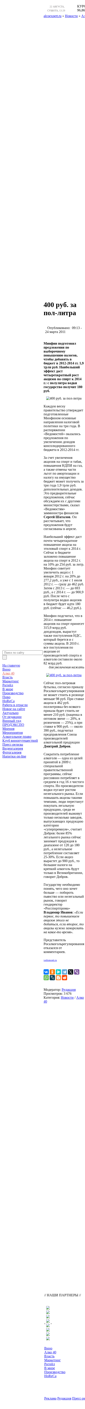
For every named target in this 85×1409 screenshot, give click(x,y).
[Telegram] (64, 972)
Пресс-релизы (12, 744)
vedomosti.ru (50, 960)
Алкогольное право (16, 736)
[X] (70, 972)
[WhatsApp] (46, 977)
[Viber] (76, 972)
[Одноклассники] (52, 972)
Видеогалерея (12, 748)
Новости (67, 997)
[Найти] (4, 657)
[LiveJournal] (52, 977)
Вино (6, 669)
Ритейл (7, 685)
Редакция (69, 989)
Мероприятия (12, 732)
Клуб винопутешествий (20, 740)
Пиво (6, 697)
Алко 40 (8, 673)
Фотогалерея (11, 752)
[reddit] (64, 977)
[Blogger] (58, 977)
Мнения (8, 729)
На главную (11, 665)
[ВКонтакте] (46, 972)
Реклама (50, 1398)
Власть (7, 677)
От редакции (12, 717)
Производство (13, 693)
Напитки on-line (14, 756)
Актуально (10, 713)
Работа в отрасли (15, 705)
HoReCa (8, 701)
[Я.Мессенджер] (58, 972)
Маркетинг (10, 681)
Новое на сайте (13, 709)
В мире (7, 689)
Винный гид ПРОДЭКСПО (13, 723)
